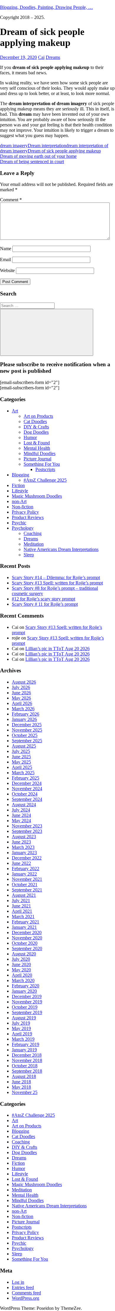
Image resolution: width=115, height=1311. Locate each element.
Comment (11, 199)
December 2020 (27, 932)
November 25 (24, 1092)
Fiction (18, 485)
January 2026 (24, 719)
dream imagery (14, 145)
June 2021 (21, 905)
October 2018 (24, 1065)
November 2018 (27, 1060)
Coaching (33, 533)
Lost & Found (37, 442)
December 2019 (27, 996)
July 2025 (21, 751)
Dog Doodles (36, 432)
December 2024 (27, 783)
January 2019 (24, 1049)
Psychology (23, 528)
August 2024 (24, 804)
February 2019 (25, 1044)
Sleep (29, 554)
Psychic (19, 522)
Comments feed (26, 1292)
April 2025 (22, 767)
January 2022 (24, 873)
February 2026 (25, 713)
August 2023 (24, 836)
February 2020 (25, 985)
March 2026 (23, 708)
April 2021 (22, 911)
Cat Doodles (35, 421)
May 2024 (21, 820)
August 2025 (24, 745)
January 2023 (24, 852)
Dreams (53, 57)
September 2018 (27, 1071)
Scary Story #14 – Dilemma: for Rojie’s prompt (56, 577)
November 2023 (27, 825)
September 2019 (27, 1012)
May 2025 (21, 761)
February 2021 (25, 921)
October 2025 (24, 735)
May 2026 (21, 698)
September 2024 (27, 799)
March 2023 (23, 847)
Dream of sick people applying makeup (64, 150)
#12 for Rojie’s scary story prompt (43, 598)
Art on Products (38, 416)
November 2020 (27, 937)
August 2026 (24, 682)
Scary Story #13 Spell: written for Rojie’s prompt (57, 582)
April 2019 (22, 1033)
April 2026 (22, 703)
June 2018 (21, 1081)
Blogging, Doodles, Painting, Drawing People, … (46, 7)
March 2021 (23, 916)
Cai (41, 57)
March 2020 (23, 980)
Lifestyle (20, 490)
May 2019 (21, 1028)
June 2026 (21, 692)
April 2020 (22, 975)
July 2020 (21, 959)
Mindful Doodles (39, 453)
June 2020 (21, 964)
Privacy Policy (25, 512)
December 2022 (27, 857)
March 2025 (23, 772)
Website (7, 270)
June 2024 (21, 815)
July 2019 (21, 1023)
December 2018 (27, 1055)
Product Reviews (28, 517)
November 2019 (27, 1001)
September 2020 (27, 948)
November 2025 (27, 729)
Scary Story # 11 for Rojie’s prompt (45, 604)
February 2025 (25, 777)
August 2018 (24, 1076)
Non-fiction (22, 506)
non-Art (19, 501)
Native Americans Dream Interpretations (61, 549)
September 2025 (27, 740)
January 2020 (24, 991)
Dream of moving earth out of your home (38, 156)
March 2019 (23, 1039)
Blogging (20, 474)
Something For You (42, 464)
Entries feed (23, 1287)
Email (5, 259)
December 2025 (27, 724)
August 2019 (24, 1017)
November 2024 (27, 788)
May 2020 (21, 969)
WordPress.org (25, 1298)
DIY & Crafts (36, 426)
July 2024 (21, 809)
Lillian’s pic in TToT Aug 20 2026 (57, 648)
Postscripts (45, 469)
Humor (30, 437)
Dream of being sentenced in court (32, 161)
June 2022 (21, 863)
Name (5, 248)
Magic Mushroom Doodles (37, 496)
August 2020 (24, 953)
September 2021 (27, 889)
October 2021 (24, 884)
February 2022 (25, 868)
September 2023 (27, 831)
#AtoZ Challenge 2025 (45, 480)
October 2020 (24, 943)
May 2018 (21, 1087)
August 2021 (24, 895)
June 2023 (21, 841)
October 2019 (24, 1007)
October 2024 (24, 793)
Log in (18, 1282)
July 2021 (21, 900)
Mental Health (37, 448)
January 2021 (24, 927)
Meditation (34, 544)
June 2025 (21, 756)
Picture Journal (37, 458)
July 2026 (21, 687)
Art (15, 410)
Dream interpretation (47, 145)
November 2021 (27, 879)
